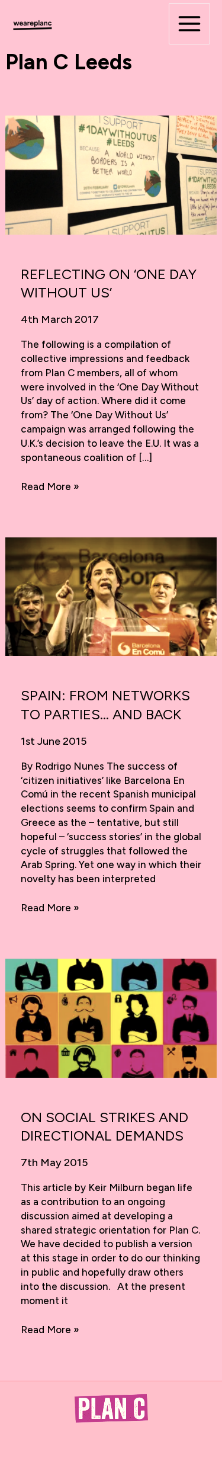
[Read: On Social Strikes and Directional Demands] (111, 1017)
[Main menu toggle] (189, 23)
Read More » (50, 487)
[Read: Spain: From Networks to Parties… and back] (111, 595)
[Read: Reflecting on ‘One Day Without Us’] (111, 174)
